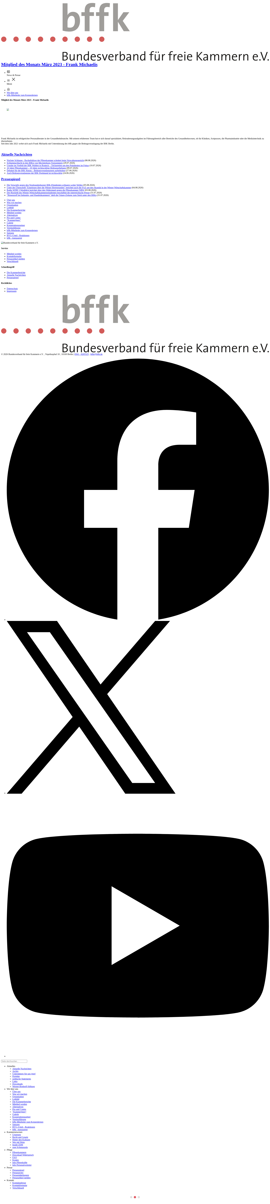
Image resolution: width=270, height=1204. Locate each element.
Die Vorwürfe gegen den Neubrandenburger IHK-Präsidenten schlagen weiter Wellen (45, 185)
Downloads (17, 1084)
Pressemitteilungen (20, 1175)
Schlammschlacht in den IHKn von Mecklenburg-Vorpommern (35, 163)
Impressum (11, 291)
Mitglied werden (14, 212)
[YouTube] (138, 1056)
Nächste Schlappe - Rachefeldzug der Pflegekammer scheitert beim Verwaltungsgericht (45, 160)
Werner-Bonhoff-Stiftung (23, 1086)
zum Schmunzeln (20, 1147)
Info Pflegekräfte (19, 1162)
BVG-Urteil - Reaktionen (18, 235)
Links (14, 1081)
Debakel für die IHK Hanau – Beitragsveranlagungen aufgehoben (36, 170)
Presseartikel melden (16, 259)
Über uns (11, 200)
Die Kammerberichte (16, 210)
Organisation (12, 205)
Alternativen (12, 215)
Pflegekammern (19, 1152)
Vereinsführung (13, 228)
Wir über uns (12, 92)
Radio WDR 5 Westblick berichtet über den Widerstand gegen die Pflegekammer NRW (45, 190)
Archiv (15, 1071)
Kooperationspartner (16, 225)
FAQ (14, 1157)
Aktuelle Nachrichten (16, 154)
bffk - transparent (14, 238)
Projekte (16, 1076)
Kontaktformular (14, 256)
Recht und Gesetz (20, 1137)
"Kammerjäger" (14, 220)
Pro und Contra (13, 218)
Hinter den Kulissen (21, 1139)
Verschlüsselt (12, 261)
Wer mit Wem (18, 1142)
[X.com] (91, 793)
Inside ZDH (17, 1145)
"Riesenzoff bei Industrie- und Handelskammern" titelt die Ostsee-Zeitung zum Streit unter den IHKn (51, 195)
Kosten (15, 1160)
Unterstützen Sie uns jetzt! (24, 1074)
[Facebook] (138, 619)
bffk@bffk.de (96, 354)
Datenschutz (12, 288)
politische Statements (21, 1079)
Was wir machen (14, 202)
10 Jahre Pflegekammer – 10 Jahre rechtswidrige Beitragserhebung (36, 168)
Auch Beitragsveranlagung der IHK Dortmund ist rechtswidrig (34, 173)
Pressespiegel (10, 179)
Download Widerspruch (23, 1155)
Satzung (10, 233)
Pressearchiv (17, 1172)
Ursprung (16, 1134)
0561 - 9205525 (82, 354)
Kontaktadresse (19, 1183)
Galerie (10, 223)
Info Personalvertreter (22, 1165)
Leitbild (10, 207)
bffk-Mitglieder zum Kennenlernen (22, 95)
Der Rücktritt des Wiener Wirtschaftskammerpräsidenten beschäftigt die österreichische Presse (48, 192)
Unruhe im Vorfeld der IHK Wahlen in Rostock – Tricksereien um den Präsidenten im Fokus (48, 165)
